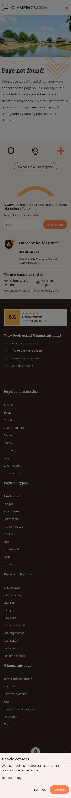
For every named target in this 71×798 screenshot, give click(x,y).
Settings (40, 789)
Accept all (59, 789)
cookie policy (12, 778)
